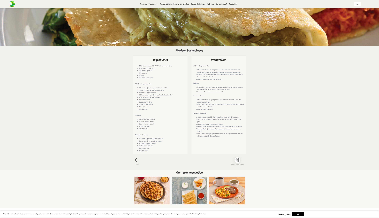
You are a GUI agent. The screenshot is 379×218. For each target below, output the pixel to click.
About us (143, 4)
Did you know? (221, 4)
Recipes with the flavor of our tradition (174, 4)
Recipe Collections (198, 4)
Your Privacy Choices (284, 214)
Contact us (233, 4)
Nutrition (210, 4)
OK (298, 214)
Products (152, 4)
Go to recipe (152, 192)
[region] (189, 214)
